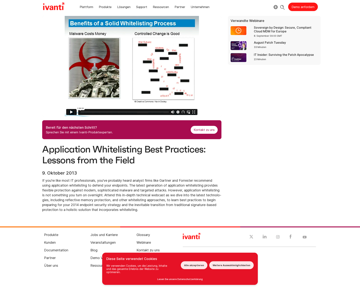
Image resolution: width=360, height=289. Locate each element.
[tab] (86, 7)
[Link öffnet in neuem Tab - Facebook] (290, 237)
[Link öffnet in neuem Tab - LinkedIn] (265, 237)
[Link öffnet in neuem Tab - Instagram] (278, 237)
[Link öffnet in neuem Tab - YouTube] (305, 237)
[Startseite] (53, 7)
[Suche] (282, 7)
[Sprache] (275, 7)
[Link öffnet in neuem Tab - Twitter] (251, 237)
